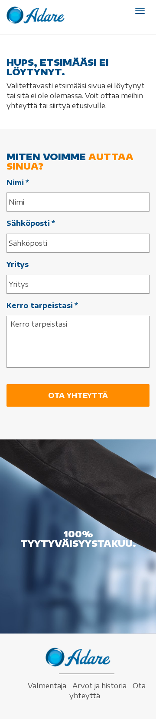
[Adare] (35, 15)
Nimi (17, 182)
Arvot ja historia (99, 685)
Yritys (17, 264)
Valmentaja (47, 685)
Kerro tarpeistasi (42, 305)
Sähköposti (30, 223)
